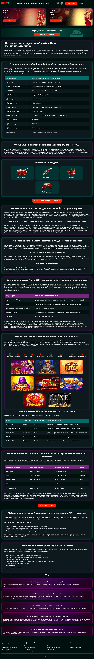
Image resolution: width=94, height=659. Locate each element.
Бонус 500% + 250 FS (47, 505)
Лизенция (49, 645)
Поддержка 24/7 (51, 649)
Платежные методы (29, 651)
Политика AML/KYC (6, 651)
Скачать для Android (47, 34)
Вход (81, 3)
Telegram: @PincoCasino (76, 647)
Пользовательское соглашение (8, 645)
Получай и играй (10, 21)
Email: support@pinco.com (76, 645)
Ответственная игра (6, 649)
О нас (25, 645)
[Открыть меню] (89, 3)
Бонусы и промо (28, 649)
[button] (91, 653)
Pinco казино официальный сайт (47, 201)
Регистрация (71, 3)
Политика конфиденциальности (9, 647)
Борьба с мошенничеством (53, 647)
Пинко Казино (53, 656)
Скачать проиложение (29, 647)
